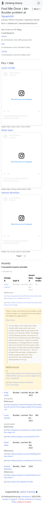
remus (4, 36)
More (36, 9)
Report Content (24, 502)
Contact (5, 499)
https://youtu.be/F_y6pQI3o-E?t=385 (19, 482)
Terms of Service (26, 499)
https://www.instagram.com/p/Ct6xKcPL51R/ (22, 436)
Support (14, 499)
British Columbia (16, 20)
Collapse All (7, 272)
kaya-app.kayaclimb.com (28, 23)
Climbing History (13, 3)
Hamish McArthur (10, 192)
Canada (4, 20)
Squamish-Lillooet (31, 20)
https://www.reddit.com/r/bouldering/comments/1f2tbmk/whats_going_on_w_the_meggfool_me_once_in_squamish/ (24, 375)
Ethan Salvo (7, 130)
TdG (3, 44)
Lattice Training (28, 491)
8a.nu (3, 23)
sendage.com (12, 23)
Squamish (7, 16)
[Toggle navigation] (39, 3)
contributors (26, 496)
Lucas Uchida (8, 67)
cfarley (4, 51)
